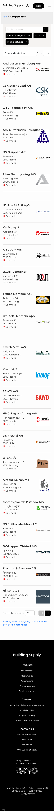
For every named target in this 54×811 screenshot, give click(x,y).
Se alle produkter (27, 691)
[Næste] (48, 613)
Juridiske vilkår (27, 710)
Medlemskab (27, 676)
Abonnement (27, 671)
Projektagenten (27, 686)
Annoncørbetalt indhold (27, 720)
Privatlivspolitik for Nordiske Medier (27, 705)
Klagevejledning (27, 715)
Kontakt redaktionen (27, 734)
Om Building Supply (27, 750)
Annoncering (27, 681)
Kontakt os (27, 739)
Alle (5, 16)
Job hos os (27, 744)
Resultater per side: (14, 613)
